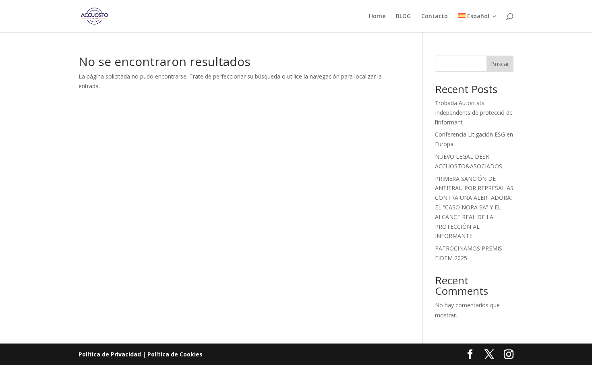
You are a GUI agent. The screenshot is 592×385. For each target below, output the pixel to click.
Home (377, 16)
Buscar (500, 64)
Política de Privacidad (110, 354)
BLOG (403, 16)
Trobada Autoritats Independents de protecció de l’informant (474, 112)
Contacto (434, 16)
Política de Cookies (175, 354)
